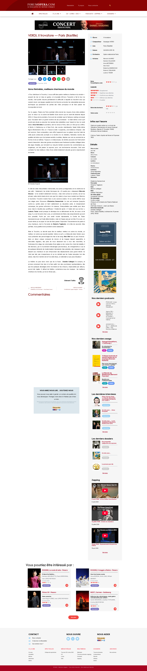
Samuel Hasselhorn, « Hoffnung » (109, 342)
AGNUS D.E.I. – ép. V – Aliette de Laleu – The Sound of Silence (111, 326)
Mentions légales (63, 667)
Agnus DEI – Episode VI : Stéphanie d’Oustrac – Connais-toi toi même (110, 316)
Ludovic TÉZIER (108, 73)
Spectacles (43, 14)
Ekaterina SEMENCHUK (110, 68)
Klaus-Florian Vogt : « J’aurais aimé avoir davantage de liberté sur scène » (109, 398)
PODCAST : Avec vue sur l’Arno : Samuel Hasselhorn (111, 304)
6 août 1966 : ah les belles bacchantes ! (104, 499)
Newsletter (70, 5)
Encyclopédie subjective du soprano (109, 442)
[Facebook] (68, 639)
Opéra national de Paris (111, 54)
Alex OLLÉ (106, 65)
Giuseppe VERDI (108, 42)
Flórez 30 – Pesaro (49, 592)
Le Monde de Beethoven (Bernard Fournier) (109, 374)
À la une (56, 14)
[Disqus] (56, 319)
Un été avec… (106, 453)
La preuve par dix (107, 464)
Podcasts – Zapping (93, 14)
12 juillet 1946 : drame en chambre (103, 521)
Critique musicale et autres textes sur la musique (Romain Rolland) (109, 358)
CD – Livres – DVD (72, 14)
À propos (81, 5)
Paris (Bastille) (108, 46)
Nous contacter (93, 5)
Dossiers (110, 14)
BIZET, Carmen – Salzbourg (101, 592)
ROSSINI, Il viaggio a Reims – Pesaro (104, 570)
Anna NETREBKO (108, 63)
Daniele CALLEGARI (109, 61)
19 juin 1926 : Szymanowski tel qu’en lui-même (104, 544)
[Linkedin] (77, 639)
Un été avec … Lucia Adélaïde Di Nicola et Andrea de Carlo (109, 422)
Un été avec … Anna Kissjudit (108, 410)
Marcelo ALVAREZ (108, 58)
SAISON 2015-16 (108, 50)
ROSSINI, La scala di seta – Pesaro (55, 570)
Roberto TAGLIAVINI (109, 70)
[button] (57, 14)
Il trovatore (107, 37)
